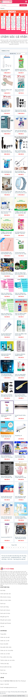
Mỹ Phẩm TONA (21, 695)
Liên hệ (2, 626)
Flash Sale (4, 11)
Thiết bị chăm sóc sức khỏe (7, 660)
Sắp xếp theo (13, 53)
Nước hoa (2, 670)
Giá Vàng (22, 691)
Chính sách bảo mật (5, 593)
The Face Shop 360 (15, 691)
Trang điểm (3, 634)
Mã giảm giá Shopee (5, 623)
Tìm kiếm (23, 5)
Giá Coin (4, 693)
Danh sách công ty (5, 610)
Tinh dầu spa (3, 673)
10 (23, 547)
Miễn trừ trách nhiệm (5, 600)
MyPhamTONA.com (12, 695)
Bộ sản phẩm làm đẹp (5, 667)
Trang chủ (2, 8)
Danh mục (3, 603)
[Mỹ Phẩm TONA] (7, 568)
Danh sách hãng (4, 606)
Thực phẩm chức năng (6, 657)
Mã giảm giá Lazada (5, 620)
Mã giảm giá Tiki (4, 616)
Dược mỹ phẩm (4, 644)
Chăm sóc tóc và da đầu (6, 650)
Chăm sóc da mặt (4, 637)
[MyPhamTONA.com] (8, 1)
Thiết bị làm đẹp (4, 663)
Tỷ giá (9, 691)
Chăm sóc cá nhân (5, 653)
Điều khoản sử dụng (5, 597)
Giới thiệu (2, 590)
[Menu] (26, 2)
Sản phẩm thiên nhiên (5, 647)
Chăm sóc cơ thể (4, 640)
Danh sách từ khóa (5, 613)
